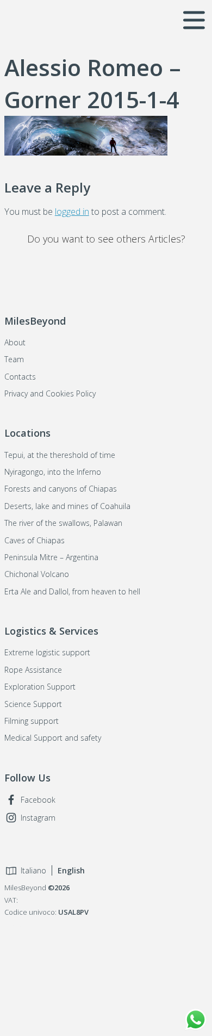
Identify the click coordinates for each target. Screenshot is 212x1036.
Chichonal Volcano (36, 574)
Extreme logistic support (47, 652)
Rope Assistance (33, 670)
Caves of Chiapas (34, 540)
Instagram (38, 817)
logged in (72, 212)
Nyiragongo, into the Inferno (52, 472)
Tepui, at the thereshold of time (59, 455)
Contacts (20, 376)
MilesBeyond (106, 979)
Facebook (38, 800)
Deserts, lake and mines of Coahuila (67, 506)
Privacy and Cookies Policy (50, 393)
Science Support (33, 704)
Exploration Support (40, 686)
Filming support (31, 721)
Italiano (33, 870)
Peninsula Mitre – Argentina (51, 557)
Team (14, 359)
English (71, 870)
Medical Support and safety (52, 738)
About (15, 342)
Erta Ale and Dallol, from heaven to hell (72, 591)
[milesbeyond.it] (25, 19)
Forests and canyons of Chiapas (60, 488)
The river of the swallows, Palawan (63, 523)
